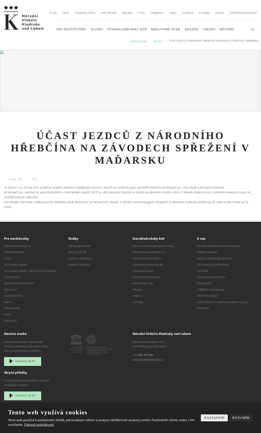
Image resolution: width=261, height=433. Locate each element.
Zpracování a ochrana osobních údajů (222, 302)
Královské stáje (166, 29)
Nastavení (214, 418)
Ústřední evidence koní (243, 13)
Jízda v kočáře (77, 252)
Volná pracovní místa (211, 277)
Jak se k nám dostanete (19, 283)
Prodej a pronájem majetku (215, 258)
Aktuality (127, 13)
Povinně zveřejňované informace (218, 246)
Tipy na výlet (12, 277)
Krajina (191, 29)
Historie (227, 29)
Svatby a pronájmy (80, 258)
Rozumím (241, 418)
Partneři (202, 271)
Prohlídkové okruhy (17, 246)
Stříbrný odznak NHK (210, 289)
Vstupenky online (84, 13)
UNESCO (209, 29)
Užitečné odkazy (208, 296)
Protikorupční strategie (213, 265)
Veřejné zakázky (207, 252)
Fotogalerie (157, 13)
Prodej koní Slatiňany (147, 258)
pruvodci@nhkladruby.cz (148, 359)
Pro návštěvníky (71, 29)
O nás (53, 13)
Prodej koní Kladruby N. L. (149, 252)
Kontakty (204, 13)
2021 (35, 179)
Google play (25, 361)
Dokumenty (204, 283)
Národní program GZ (146, 277)
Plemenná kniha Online (148, 265)
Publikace (188, 13)
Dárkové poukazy (79, 265)
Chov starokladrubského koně (153, 246)
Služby (97, 29)
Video (172, 13)
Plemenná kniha (143, 271)
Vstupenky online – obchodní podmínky (30, 271)
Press (141, 13)
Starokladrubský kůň (127, 29)
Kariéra (219, 13)
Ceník (65, 13)
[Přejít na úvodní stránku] (24, 18)
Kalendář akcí (109, 13)
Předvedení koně (79, 246)
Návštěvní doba (14, 252)
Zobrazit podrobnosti (39, 425)
